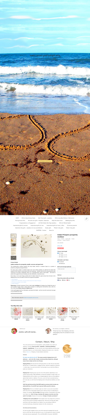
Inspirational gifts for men (37, 225)
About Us (51, 230)
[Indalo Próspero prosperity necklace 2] (13, 245)
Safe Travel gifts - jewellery (45, 218)
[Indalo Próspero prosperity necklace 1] (13, 240)
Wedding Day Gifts (70, 220)
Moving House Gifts (20, 220)
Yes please (61, 261)
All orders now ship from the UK (30, 357)
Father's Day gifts (70, 228)
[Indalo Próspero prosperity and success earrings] (16, 311)
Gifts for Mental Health (65, 223)
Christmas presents (72, 225)
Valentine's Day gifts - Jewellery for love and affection (28, 228)
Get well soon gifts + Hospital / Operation (38, 220)
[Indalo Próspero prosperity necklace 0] (13, 236)
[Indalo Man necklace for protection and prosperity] (50, 311)
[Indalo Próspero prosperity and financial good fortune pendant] (27, 311)
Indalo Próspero (66, 240)
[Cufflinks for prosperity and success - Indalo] (74, 311)
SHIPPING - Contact (41, 230)
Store (58, 238)
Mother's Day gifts (58, 228)
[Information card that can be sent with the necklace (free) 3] (13, 251)
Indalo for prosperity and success (31, 297)
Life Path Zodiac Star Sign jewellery (47, 223)
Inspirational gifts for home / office (55, 225)
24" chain (63, 256)
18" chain (63, 254)
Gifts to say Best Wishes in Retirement (64, 218)
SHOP (17, 218)
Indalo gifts (68, 238)
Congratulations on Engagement (27, 223)
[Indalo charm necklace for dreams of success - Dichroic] (62, 311)
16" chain (61, 253)
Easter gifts (48, 228)
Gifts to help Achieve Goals (28, 218)
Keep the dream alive (57, 220)
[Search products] (86, 219)
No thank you (62, 263)
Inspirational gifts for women (20, 225)
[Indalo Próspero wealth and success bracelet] (39, 311)
